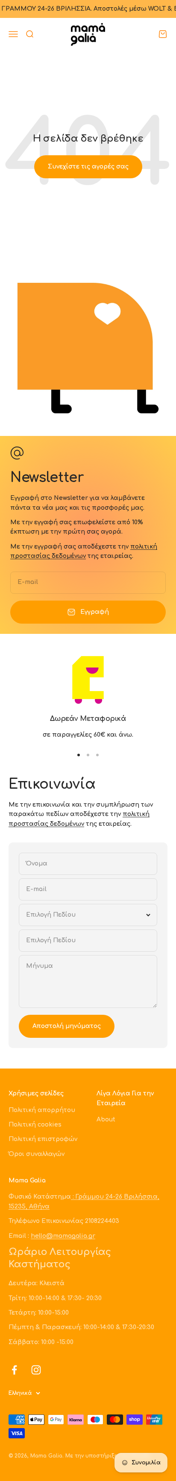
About (106, 1119)
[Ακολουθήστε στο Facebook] (14, 1370)
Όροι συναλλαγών (37, 1154)
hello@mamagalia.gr (63, 1236)
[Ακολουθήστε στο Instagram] (36, 1370)
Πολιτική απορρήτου (42, 1110)
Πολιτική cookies (35, 1124)
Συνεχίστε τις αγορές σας (88, 166)
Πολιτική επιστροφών (43, 1139)
